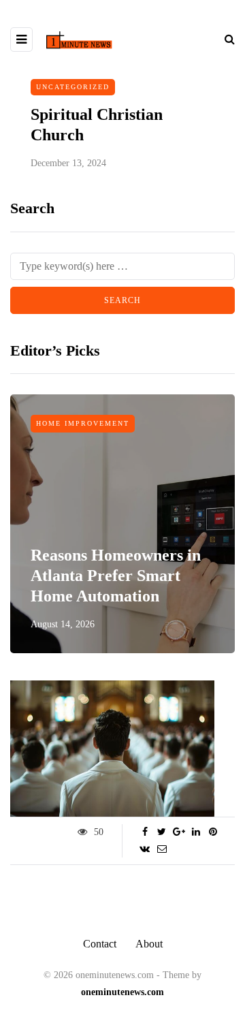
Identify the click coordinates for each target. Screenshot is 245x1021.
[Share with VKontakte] (144, 849)
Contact (99, 943)
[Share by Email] (161, 849)
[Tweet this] (161, 832)
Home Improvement (82, 423)
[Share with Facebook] (144, 832)
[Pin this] (212, 832)
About (149, 943)
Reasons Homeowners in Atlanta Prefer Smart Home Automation (116, 575)
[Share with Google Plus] (178, 832)
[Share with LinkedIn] (195, 832)
